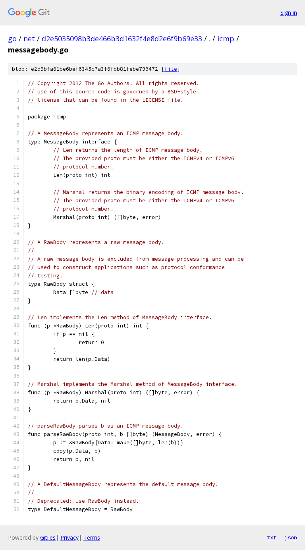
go (12, 38)
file (170, 69)
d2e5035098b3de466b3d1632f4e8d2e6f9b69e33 (122, 38)
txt (271, 537)
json (290, 537)
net (29, 38)
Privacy (69, 537)
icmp (225, 38)
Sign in (288, 12)
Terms (91, 537)
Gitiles (48, 537)
